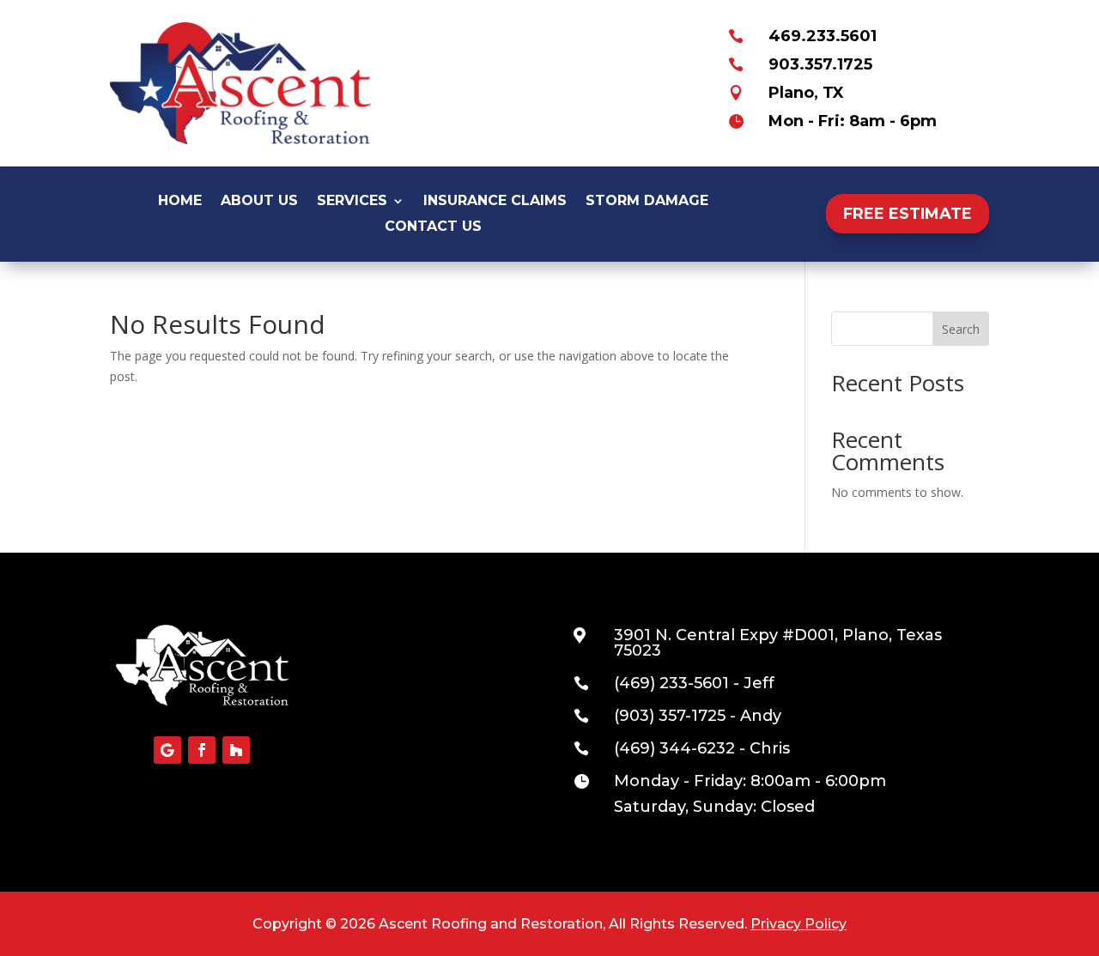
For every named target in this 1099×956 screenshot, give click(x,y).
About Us (259, 202)
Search (961, 329)
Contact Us (433, 227)
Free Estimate (907, 213)
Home (180, 202)
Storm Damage (647, 202)
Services (352, 202)
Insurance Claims (495, 202)
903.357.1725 (820, 64)
